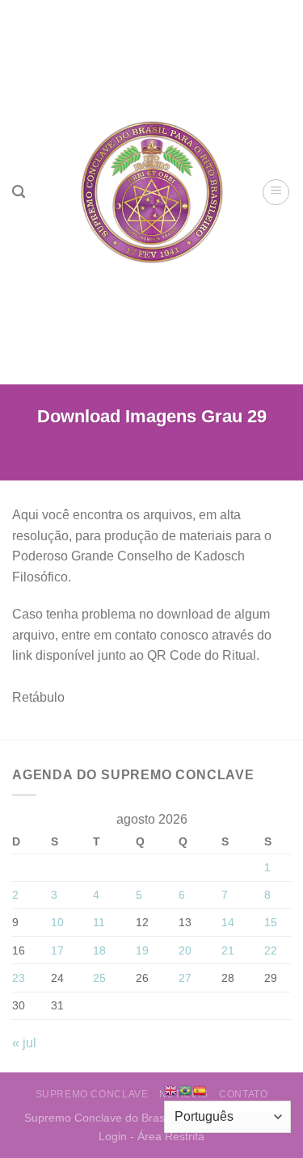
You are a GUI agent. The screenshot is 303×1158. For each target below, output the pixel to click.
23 (18, 977)
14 (227, 922)
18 (99, 950)
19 (142, 950)
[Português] (186, 1090)
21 (227, 950)
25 (99, 977)
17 (57, 950)
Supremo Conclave (92, 1094)
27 (185, 977)
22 (270, 950)
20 (185, 950)
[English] (171, 1090)
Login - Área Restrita (151, 1136)
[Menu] (276, 192)
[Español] (200, 1090)
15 (270, 922)
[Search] (18, 192)
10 (57, 922)
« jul (24, 1043)
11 (99, 922)
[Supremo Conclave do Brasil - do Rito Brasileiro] (152, 192)
